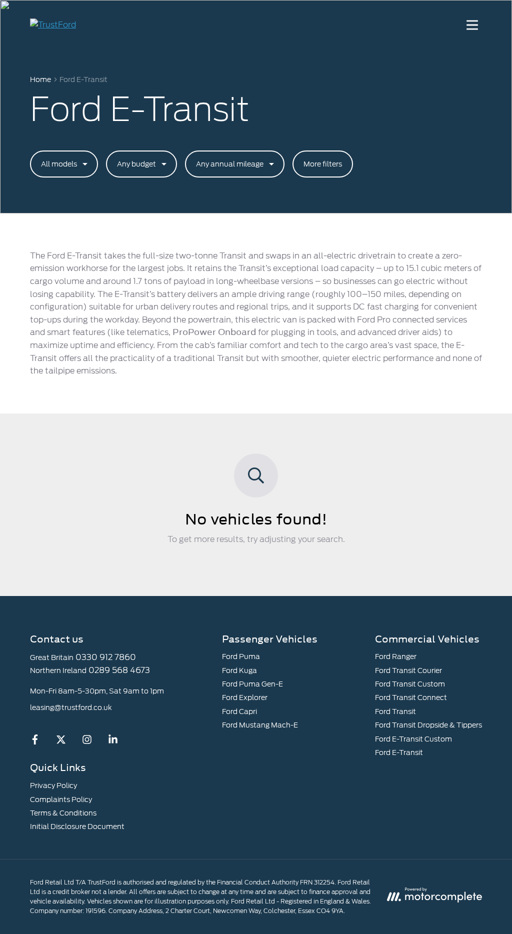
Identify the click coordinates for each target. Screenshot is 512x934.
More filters (323, 164)
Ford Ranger (395, 656)
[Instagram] (87, 742)
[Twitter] (61, 742)
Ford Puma (241, 656)
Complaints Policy (61, 800)
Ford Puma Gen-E (252, 684)
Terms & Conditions (63, 813)
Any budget (136, 164)
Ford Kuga (239, 670)
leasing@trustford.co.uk (71, 708)
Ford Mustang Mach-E (260, 725)
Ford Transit (395, 712)
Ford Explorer (245, 698)
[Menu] (472, 25)
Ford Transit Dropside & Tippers (428, 725)
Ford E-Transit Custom (413, 739)
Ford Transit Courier (408, 670)
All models (59, 164)
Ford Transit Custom (410, 684)
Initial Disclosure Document (77, 826)
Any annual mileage (230, 164)
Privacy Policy (53, 786)
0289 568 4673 (119, 670)
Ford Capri (239, 712)
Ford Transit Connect (411, 698)
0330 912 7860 (106, 657)
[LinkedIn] (113, 742)
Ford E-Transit (399, 752)
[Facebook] (35, 742)
